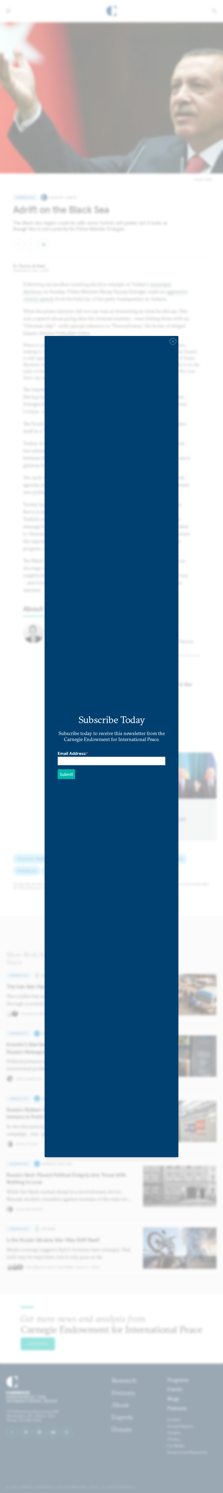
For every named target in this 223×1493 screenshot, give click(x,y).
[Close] (173, 341)
